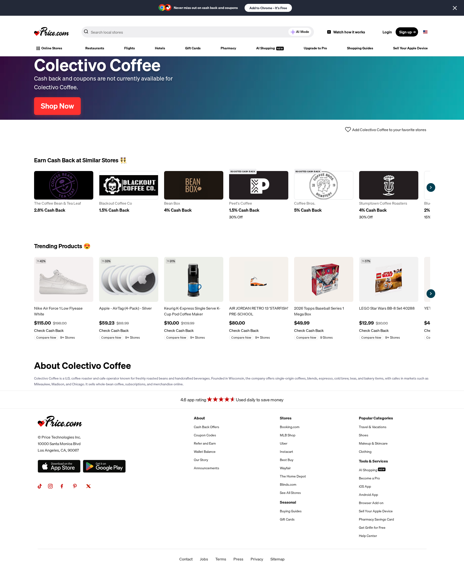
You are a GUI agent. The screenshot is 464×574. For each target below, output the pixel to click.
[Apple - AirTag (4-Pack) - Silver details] (128, 279)
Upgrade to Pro (315, 48)
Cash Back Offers (206, 427)
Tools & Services (373, 461)
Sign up (405, 32)
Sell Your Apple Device (410, 48)
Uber (283, 443)
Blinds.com (288, 484)
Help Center (368, 535)
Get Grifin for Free (372, 527)
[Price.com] (60, 432)
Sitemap (277, 559)
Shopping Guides (360, 48)
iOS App (365, 486)
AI (302, 31)
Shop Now (57, 106)
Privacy (257, 559)
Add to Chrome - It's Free (268, 8)
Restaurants (94, 48)
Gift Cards (193, 48)
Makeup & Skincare (373, 443)
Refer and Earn (205, 443)
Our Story (201, 459)
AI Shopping (266, 48)
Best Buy (286, 459)
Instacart (286, 451)
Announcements (206, 468)
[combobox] (198, 31)
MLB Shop (287, 435)
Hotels (160, 48)
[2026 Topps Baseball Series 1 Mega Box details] (323, 279)
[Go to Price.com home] (51, 32)
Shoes (363, 435)
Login (387, 32)
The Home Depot (293, 476)
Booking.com (289, 427)
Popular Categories (376, 418)
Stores (285, 418)
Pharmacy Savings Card (376, 519)
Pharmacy (228, 48)
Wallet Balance (205, 451)
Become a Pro (369, 478)
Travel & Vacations (372, 427)
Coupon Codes (205, 435)
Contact (186, 559)
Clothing (365, 451)
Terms (220, 559)
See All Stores (290, 492)
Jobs (204, 559)
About (199, 418)
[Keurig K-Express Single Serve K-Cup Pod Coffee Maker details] (193, 279)
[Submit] (86, 33)
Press (238, 559)
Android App (368, 494)
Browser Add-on (371, 503)
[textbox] (425, 32)
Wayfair (285, 468)
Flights (129, 48)
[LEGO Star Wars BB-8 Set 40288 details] (388, 279)
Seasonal (288, 502)
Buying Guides (291, 511)
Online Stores (51, 48)
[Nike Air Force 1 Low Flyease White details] (63, 279)
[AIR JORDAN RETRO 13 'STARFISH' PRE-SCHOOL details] (258, 279)
